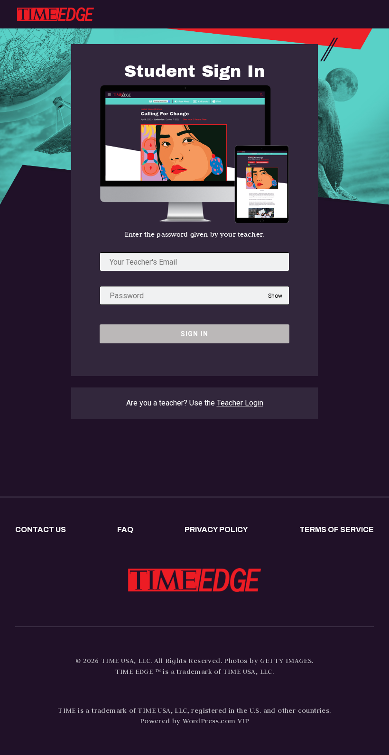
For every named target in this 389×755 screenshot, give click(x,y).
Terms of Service (336, 529)
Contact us (40, 529)
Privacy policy (216, 529)
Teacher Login (240, 402)
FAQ (125, 529)
